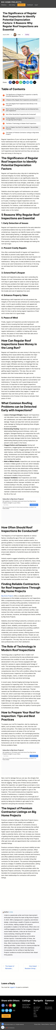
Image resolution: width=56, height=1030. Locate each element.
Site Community (48, 1007)
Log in (36, 5)
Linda (11, 912)
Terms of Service (45, 1024)
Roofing (27, 34)
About (35, 1011)
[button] (10, 82)
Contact (35, 1016)
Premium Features (26, 1004)
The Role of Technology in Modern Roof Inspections (21, 123)
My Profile (36, 1010)
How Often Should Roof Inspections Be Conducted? (21, 114)
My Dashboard (37, 1007)
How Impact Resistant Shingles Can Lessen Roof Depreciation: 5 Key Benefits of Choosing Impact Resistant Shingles (31, 967)
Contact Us (52, 1024)
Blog (35, 1013)
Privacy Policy (37, 1024)
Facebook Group (48, 1008)
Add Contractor (25, 1006)
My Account (36, 1008)
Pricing (35, 1015)
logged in (13, 987)
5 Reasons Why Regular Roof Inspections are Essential (21, 100)
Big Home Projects (11, 2)
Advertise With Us (26, 1007)
